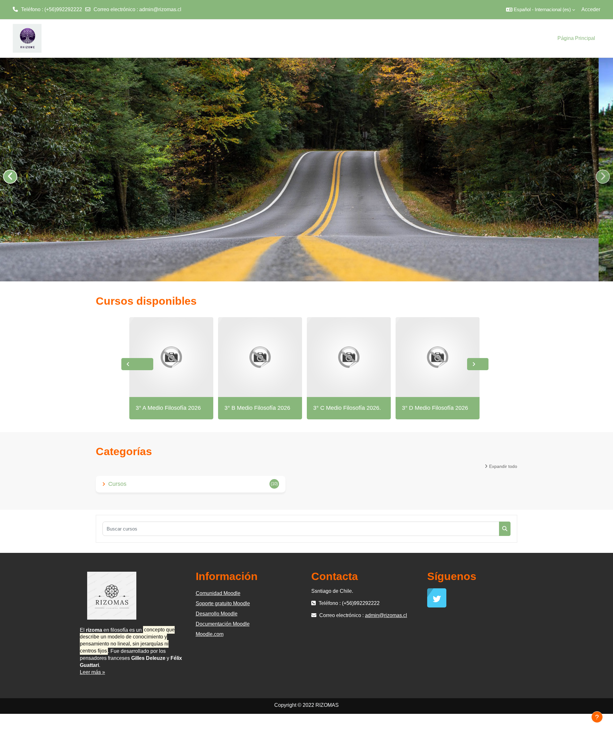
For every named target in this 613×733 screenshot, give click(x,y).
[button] (540, 9)
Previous (137, 364)
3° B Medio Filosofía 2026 (257, 408)
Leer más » (92, 672)
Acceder (590, 9)
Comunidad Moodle (218, 593)
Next (477, 364)
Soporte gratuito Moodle (223, 603)
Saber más (558, 173)
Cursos (117, 484)
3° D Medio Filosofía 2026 (435, 408)
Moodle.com (209, 634)
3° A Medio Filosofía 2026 (168, 408)
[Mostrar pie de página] (597, 717)
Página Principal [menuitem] (576, 38)
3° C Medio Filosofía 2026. (347, 408)
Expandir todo (503, 466)
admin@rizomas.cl (160, 9)
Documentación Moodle (223, 624)
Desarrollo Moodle (217, 613)
